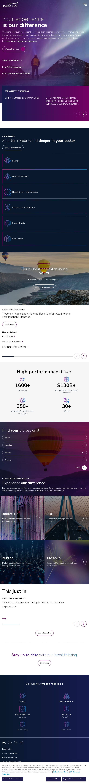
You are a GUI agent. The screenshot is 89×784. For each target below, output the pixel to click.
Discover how (43, 684)
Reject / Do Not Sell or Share (73, 779)
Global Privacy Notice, (61, 772)
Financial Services (11, 341)
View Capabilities (11, 60)
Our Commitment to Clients (16, 73)
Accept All (53, 779)
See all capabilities (13, 147)
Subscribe (44, 663)
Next (84, 113)
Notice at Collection (9, 757)
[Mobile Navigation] (85, 4)
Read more (9, 324)
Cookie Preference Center (12, 779)
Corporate (7, 336)
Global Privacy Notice (10, 753)
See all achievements (44, 287)
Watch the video (12, 49)
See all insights (44, 633)
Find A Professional (11, 67)
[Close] (85, 765)
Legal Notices (7, 749)
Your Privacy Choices (10, 761)
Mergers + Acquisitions (14, 346)
